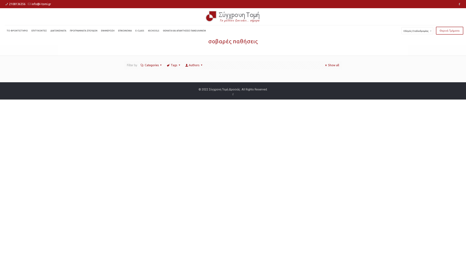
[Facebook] (459, 4)
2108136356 (17, 4)
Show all (333, 65)
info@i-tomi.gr (41, 4)
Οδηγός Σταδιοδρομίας (416, 31)
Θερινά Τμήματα (450, 30)
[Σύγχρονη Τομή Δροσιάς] (233, 16)
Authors (194, 65)
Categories (152, 65)
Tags (174, 65)
